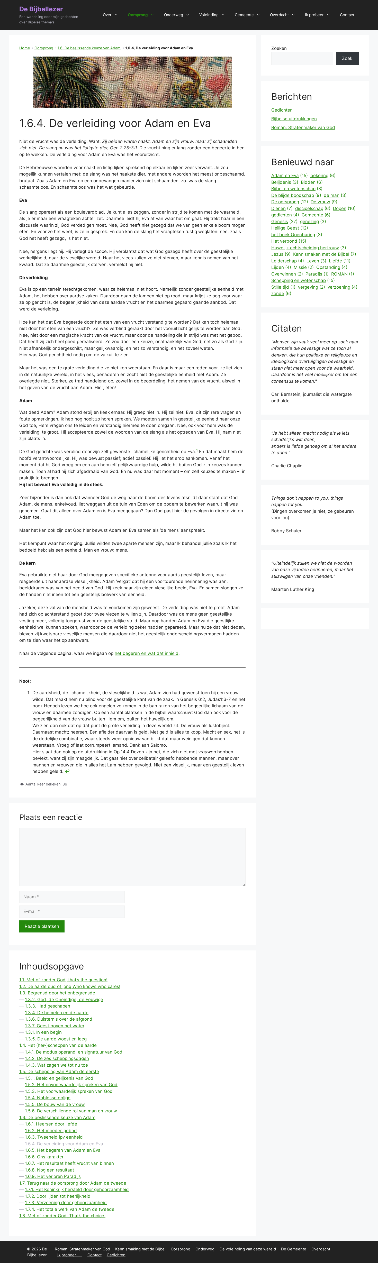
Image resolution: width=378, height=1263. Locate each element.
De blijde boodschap (296, 195)
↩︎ (67, 771)
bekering (323, 175)
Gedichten (282, 110)
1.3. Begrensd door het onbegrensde (57, 992)
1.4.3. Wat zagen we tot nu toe (56, 1065)
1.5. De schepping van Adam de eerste (59, 1071)
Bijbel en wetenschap (296, 188)
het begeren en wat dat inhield (146, 653)
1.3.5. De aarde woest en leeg (56, 1038)
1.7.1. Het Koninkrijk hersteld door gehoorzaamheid (77, 1189)
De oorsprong (289, 201)
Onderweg (173, 14)
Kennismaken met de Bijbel (324, 254)
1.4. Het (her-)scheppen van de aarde (58, 1045)
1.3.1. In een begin (43, 1032)
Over (107, 14)
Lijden (281, 267)
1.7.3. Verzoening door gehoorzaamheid (66, 1202)
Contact (347, 14)
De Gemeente (293, 1249)
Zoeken (279, 48)
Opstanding (331, 267)
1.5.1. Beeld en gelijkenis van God (59, 1078)
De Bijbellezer (41, 9)
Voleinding (209, 14)
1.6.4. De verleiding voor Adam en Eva (64, 1143)
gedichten (285, 214)
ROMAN (342, 274)
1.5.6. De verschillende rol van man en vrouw (71, 1110)
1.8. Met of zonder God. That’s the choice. (62, 1215)
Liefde (339, 260)
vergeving (311, 287)
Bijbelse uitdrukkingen (294, 118)
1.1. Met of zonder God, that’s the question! (63, 979)
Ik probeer (314, 14)
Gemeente (244, 14)
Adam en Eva (289, 175)
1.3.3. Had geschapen (47, 1006)
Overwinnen (287, 274)
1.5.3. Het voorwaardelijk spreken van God (69, 1091)
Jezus (281, 254)
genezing (313, 221)
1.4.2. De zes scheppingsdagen (57, 1058)
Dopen (344, 208)
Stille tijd (283, 287)
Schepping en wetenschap (303, 280)
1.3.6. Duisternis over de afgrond (58, 1019)
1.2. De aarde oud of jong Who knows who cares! (69, 986)
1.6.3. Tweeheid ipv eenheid (54, 1137)
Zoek (347, 58)
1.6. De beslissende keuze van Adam (89, 48)
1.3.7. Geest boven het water (54, 1025)
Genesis (284, 221)
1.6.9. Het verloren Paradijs (53, 1176)
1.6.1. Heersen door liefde (51, 1124)
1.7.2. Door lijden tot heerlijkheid (58, 1196)
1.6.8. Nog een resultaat (49, 1170)
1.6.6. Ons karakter (44, 1156)
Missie (304, 267)
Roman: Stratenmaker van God (303, 127)
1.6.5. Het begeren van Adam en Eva (63, 1150)
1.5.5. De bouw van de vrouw (55, 1104)
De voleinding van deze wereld (248, 1249)
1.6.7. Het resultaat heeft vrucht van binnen (69, 1163)
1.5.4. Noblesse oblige (47, 1097)
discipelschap (312, 208)
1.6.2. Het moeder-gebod (51, 1130)
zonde (281, 293)
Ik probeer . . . (69, 1254)
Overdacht (279, 14)
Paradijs (317, 274)
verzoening (342, 287)
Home (24, 48)
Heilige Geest (289, 228)
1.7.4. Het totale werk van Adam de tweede (69, 1209)
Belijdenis (284, 182)
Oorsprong (138, 14)
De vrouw (324, 201)
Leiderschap (287, 260)
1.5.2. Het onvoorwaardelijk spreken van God (71, 1084)
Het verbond (288, 241)
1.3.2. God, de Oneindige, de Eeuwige (64, 999)
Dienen (282, 208)
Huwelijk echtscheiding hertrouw (308, 247)
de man (335, 195)
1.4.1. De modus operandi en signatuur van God (73, 1052)
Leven (316, 260)
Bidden (312, 182)
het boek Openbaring (296, 234)
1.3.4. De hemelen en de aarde (56, 1012)
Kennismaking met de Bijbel (140, 1249)
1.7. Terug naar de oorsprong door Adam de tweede (72, 1183)
